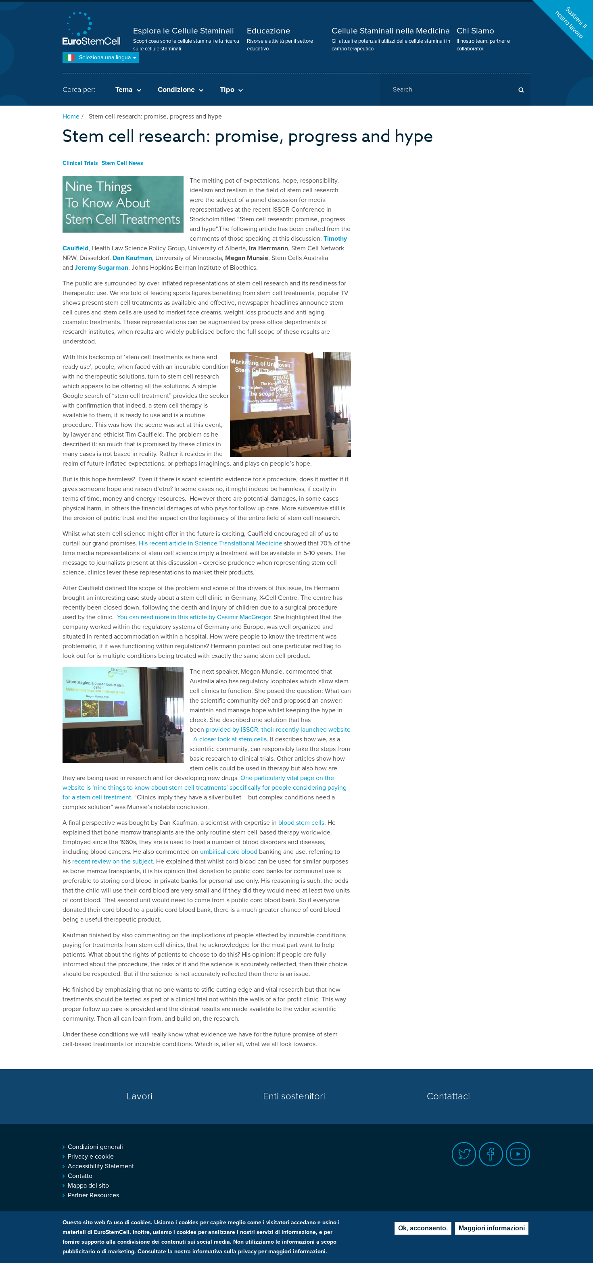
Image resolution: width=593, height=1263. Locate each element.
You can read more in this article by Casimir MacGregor (193, 617)
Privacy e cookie (91, 1157)
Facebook (491, 1154)
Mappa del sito (88, 1186)
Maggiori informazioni (492, 1228)
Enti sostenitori (294, 1096)
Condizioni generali (95, 1147)
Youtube (518, 1154)
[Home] (93, 29)
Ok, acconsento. (423, 1228)
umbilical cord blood (228, 852)
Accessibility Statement (101, 1166)
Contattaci (448, 1096)
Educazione (268, 31)
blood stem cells (301, 823)
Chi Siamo (475, 31)
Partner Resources (93, 1195)
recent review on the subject (112, 861)
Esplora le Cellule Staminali (183, 31)
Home (71, 116)
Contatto (80, 1176)
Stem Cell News (122, 163)
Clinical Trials (80, 163)
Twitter (464, 1154)
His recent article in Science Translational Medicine (211, 543)
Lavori (139, 1096)
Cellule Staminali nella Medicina (391, 31)
